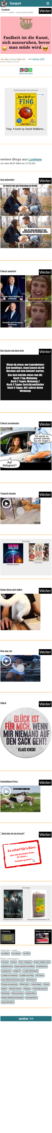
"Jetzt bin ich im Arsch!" (12, 833)
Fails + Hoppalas (25, 962)
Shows (46, 984)
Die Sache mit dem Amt (12, 350)
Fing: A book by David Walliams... (26, 97)
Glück (3, 703)
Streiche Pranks (15, 989)
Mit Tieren (39, 975)
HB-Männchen (7, 966)
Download (12, 59)
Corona (13, 962)
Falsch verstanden (9, 423)
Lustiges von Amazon (9, 975)
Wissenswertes (17, 993)
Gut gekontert (7, 180)
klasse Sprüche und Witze (24, 12)
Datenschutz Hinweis (26, 73)
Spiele (4, 989)
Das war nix (6, 651)
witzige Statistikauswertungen (12, 998)
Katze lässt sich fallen (11, 590)
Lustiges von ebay (26, 975)
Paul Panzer (31, 980)
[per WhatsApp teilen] (30, 71)
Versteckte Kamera (40, 989)
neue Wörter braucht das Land (13, 980)
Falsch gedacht (8, 271)
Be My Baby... (13, 562)
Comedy (5, 962)
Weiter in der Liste (43, 931)
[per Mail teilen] (26, 71)
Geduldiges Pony (9, 781)
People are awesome (9, 984)
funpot (15, 3)
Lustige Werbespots (30, 971)
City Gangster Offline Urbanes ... (39, 911)
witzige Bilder (31, 993)
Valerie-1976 (38, 59)
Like (2, 59)
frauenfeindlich (31, 998)
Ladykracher (6, 971)
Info (24, 59)
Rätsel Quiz (24, 984)
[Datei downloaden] (26, 217)
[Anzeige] (26, 92)
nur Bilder (5, 953)
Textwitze (27, 989)
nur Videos (16, 953)
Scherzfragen (36, 984)
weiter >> (26, 1018)
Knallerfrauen (42, 966)
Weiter (45, 11)
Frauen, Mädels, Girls (42, 962)
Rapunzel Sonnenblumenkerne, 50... (13, 919)
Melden (19, 59)
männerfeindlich (8, 1002)
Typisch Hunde (8, 493)
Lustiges (11, 12)
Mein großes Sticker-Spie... (39, 565)
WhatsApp (5, 993)
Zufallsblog (5, 931)
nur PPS (27, 953)
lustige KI (17, 971)
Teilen (6, 59)
